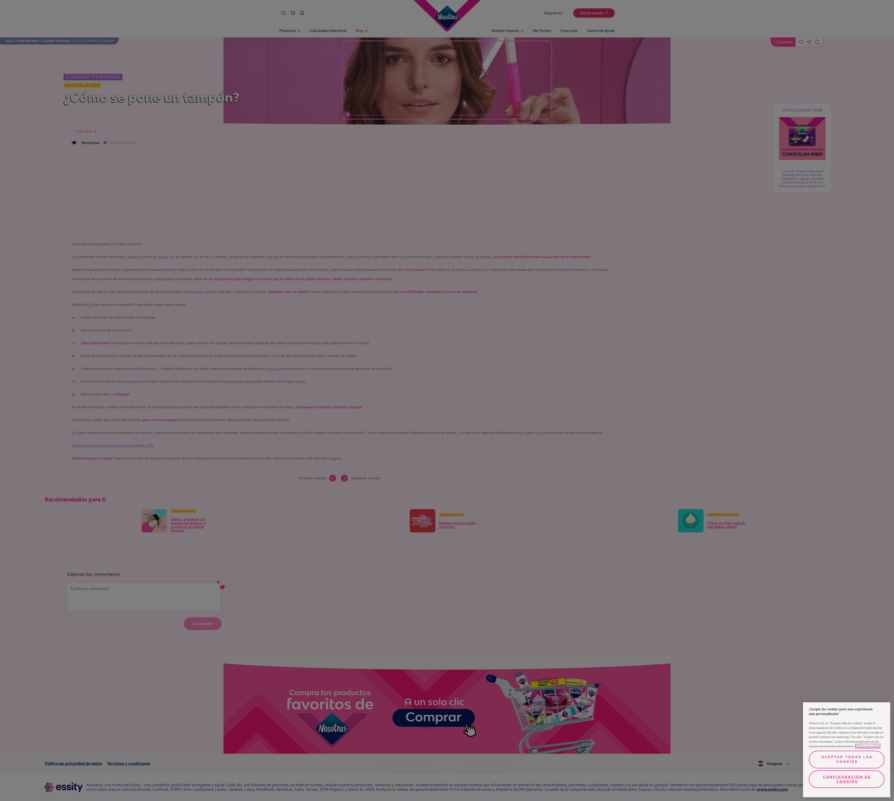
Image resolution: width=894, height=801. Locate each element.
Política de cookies (868, 746)
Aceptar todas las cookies (847, 759)
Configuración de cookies (847, 779)
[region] (846, 749)
